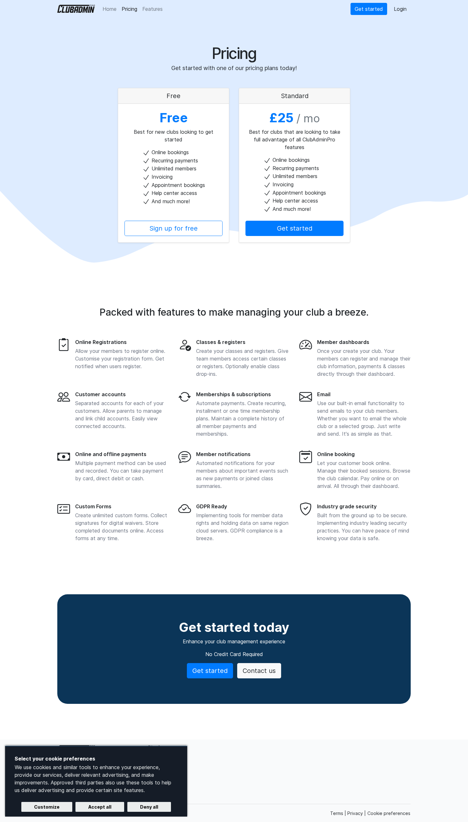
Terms (337, 813)
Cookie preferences (388, 813)
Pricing (131, 8)
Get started (369, 9)
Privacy (355, 813)
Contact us (259, 671)
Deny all (149, 807)
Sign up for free (173, 228)
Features (153, 8)
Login (400, 9)
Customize (47, 807)
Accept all (99, 807)
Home (110, 9)
